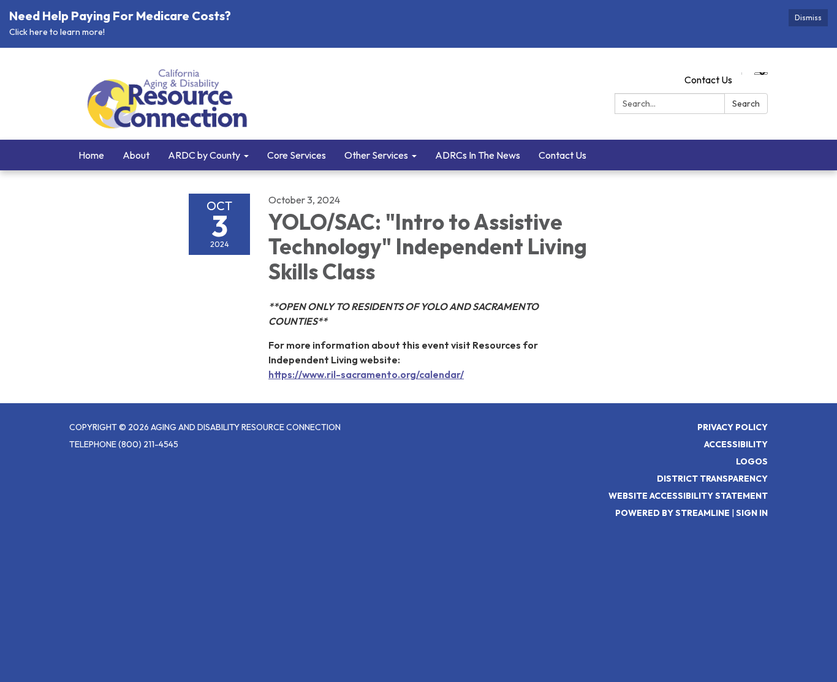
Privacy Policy (732, 427)
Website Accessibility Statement (688, 495)
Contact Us (708, 80)
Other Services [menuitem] (376, 155)
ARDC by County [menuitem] (204, 155)
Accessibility (736, 444)
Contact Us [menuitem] (562, 155)
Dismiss (808, 17)
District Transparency (712, 478)
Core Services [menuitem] (296, 155)
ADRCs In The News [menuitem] (477, 155)
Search (746, 103)
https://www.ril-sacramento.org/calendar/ (366, 374)
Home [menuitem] (91, 155)
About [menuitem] (136, 155)
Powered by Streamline (672, 512)
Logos (752, 461)
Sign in (752, 512)
